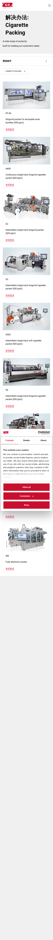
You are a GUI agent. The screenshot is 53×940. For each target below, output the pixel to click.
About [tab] (43, 440)
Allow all (26, 487)
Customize (25, 496)
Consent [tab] (9, 440)
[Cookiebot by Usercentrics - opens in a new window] (38, 433)
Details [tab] (26, 440)
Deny (26, 505)
